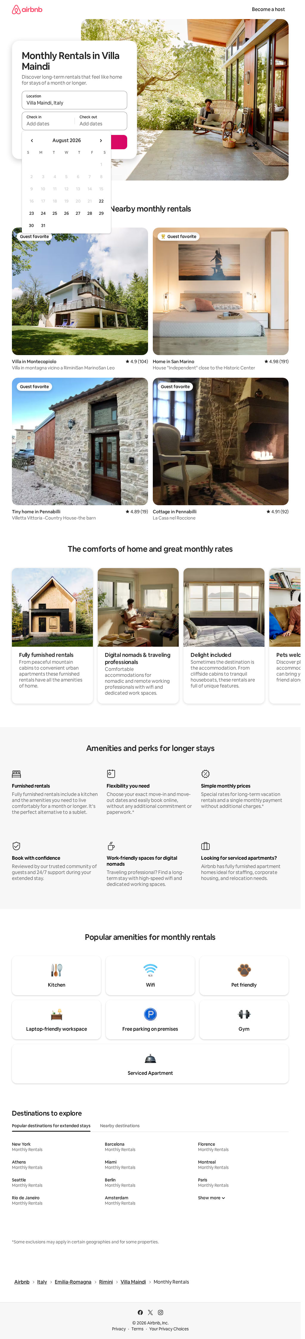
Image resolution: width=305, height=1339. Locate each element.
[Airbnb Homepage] (27, 9)
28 (89, 213)
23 (31, 213)
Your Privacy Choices (169, 1329)
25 (54, 213)
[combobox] (74, 102)
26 (66, 213)
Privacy (119, 1329)
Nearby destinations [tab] (120, 1125)
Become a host (268, 9)
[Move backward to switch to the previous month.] (32, 140)
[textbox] (48, 123)
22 (101, 201)
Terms (137, 1329)
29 (101, 213)
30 (31, 225)
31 (43, 225)
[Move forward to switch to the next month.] (100, 140)
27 (78, 213)
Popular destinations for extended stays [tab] (51, 1125)
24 (43, 213)
